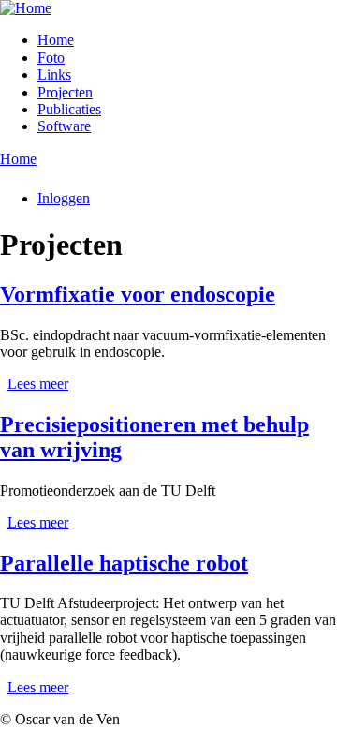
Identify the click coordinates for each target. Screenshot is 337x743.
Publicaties (69, 109)
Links (54, 74)
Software (64, 126)
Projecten (65, 92)
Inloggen (63, 198)
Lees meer (37, 384)
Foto (51, 58)
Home (55, 40)
